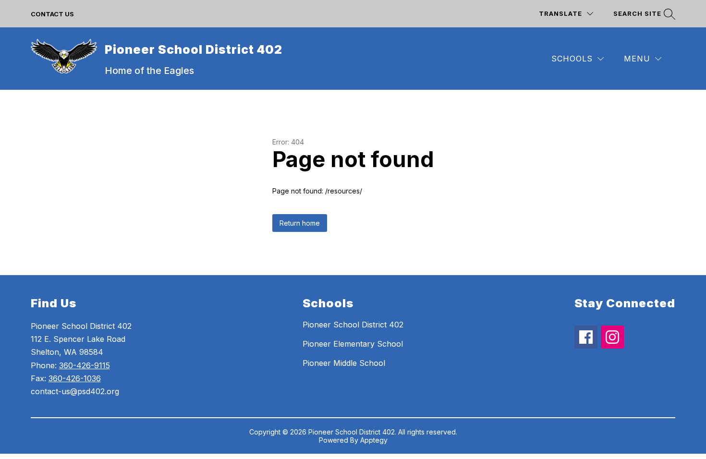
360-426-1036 (75, 378)
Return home (300, 223)
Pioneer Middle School (344, 363)
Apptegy (374, 440)
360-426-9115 (84, 365)
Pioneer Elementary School (353, 344)
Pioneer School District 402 (353, 324)
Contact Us (52, 14)
